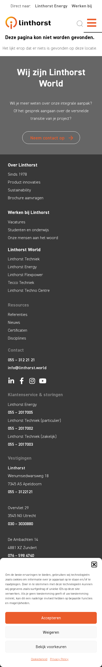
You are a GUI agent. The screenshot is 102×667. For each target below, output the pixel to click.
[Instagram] (32, 381)
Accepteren (51, 618)
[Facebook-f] (21, 381)
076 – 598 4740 (21, 555)
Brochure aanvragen (25, 198)
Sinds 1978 (17, 174)
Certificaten (17, 330)
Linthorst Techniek (24, 259)
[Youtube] (42, 381)
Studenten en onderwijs (28, 230)
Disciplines (17, 338)
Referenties (17, 314)
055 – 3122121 (20, 491)
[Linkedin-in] (11, 381)
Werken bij (82, 6)
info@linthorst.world (27, 367)
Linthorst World (24, 249)
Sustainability (19, 190)
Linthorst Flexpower (25, 274)
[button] (94, 564)
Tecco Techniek (21, 282)
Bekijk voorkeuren (51, 646)
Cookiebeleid (39, 659)
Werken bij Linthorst (28, 212)
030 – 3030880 (20, 523)
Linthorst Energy (51, 6)
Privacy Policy (59, 659)
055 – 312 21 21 (21, 360)
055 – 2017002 (20, 428)
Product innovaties (24, 182)
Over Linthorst (22, 165)
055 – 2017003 (20, 444)
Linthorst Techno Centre (29, 290)
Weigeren (51, 632)
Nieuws (14, 322)
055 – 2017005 (20, 412)
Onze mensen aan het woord (33, 237)
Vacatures (16, 222)
